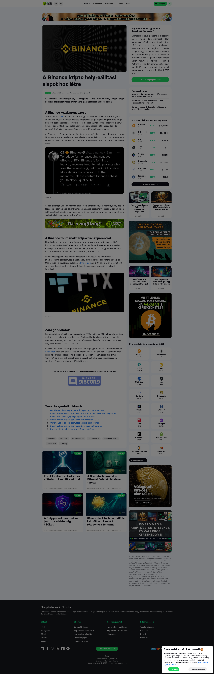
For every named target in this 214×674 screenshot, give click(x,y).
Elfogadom (173, 669)
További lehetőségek (197, 669)
